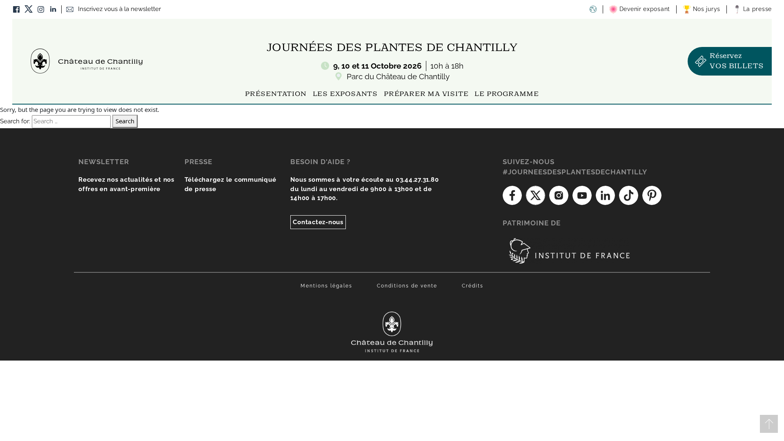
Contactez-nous (318, 222)
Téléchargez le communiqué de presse (230, 184)
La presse (756, 9)
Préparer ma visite (426, 94)
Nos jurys (705, 9)
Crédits (472, 286)
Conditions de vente (407, 286)
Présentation (276, 94)
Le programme (506, 94)
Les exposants (345, 94)
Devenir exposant (643, 9)
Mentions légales (326, 286)
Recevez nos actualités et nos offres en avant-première (126, 184)
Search (125, 121)
